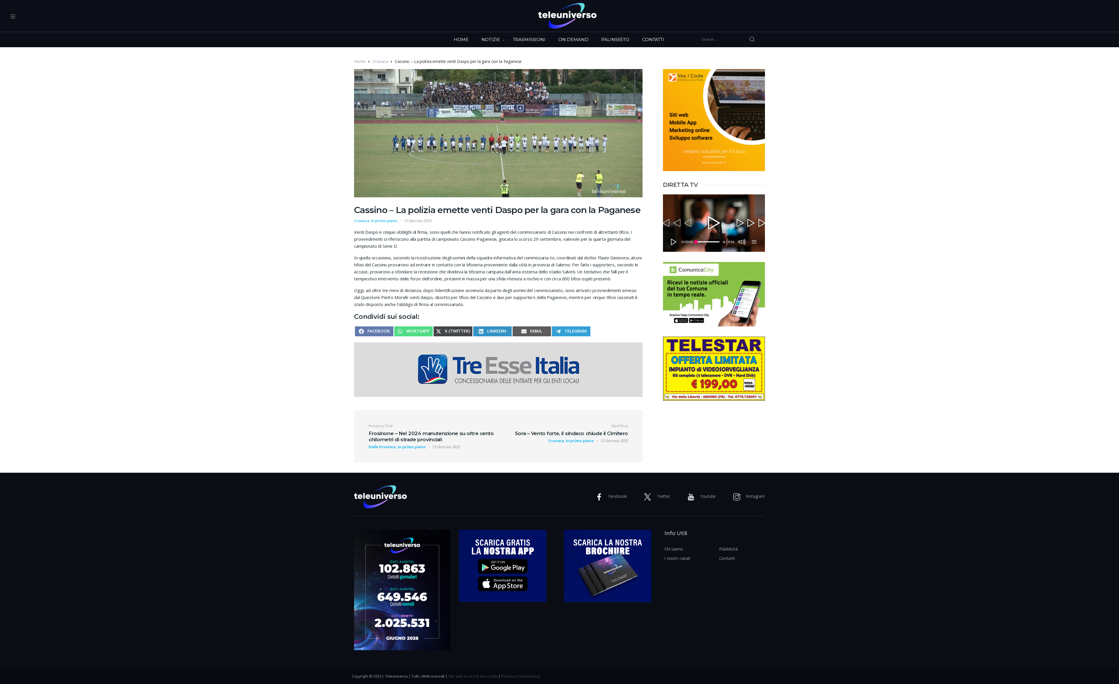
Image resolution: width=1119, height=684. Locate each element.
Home (359, 61)
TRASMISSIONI (529, 39)
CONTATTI (653, 39)
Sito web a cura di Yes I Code (473, 676)
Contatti (727, 558)
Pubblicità (728, 549)
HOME (461, 39)
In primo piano (384, 220)
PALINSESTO (615, 39)
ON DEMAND (573, 39)
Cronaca (380, 61)
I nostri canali (677, 558)
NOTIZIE (490, 39)
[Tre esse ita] (498, 369)
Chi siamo (673, 549)
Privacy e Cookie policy (521, 676)
